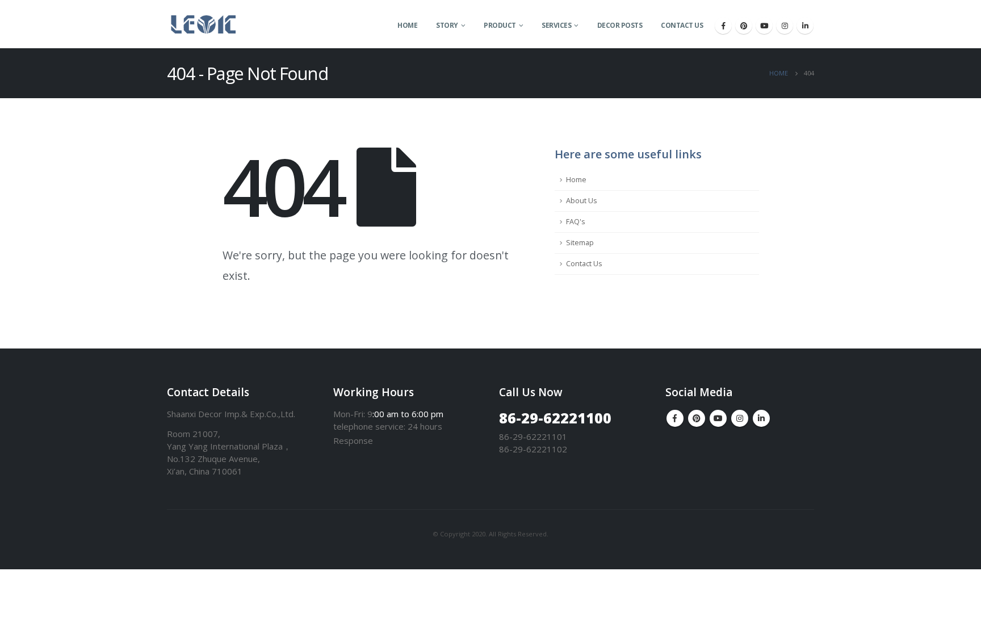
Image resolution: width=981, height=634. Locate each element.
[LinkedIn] (805, 25)
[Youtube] (764, 25)
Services (556, 25)
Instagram (739, 418)
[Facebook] (723, 25)
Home (407, 25)
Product (500, 25)
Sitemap (580, 242)
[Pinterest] (743, 25)
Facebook (675, 418)
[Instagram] (784, 25)
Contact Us (682, 25)
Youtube (718, 418)
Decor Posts (620, 25)
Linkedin (761, 418)
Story (447, 25)
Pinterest (696, 418)
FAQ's (575, 221)
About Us (581, 200)
